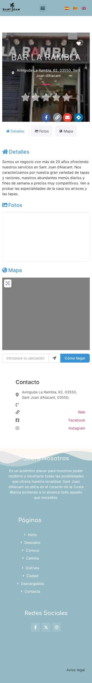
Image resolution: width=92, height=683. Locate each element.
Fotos (15, 205)
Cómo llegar (75, 358)
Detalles (19, 152)
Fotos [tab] (44, 131)
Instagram (77, 428)
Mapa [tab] (68, 131)
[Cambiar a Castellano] (67, 8)
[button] (42, 8)
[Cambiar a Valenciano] (75, 8)
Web (81, 412)
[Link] (57, 117)
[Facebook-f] (46, 117)
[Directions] (78, 117)
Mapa (15, 270)
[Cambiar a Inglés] (83, 8)
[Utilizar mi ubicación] (54, 358)
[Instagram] (56, 627)
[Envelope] (67, 117)
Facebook (77, 420)
